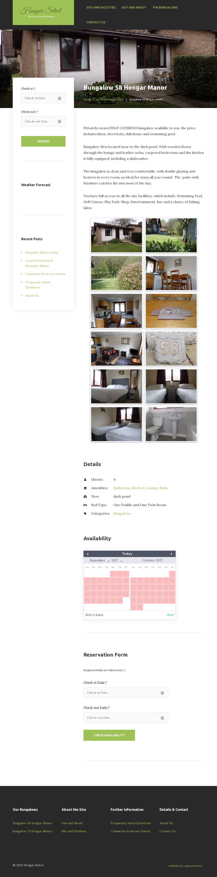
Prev (97, 554)
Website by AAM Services (185, 866)
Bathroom (121, 488)
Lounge (152, 488)
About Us (32, 295)
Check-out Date (96, 708)
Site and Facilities (101, 7)
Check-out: (29, 112)
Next (162, 554)
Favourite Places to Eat (41, 252)
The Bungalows (165, 7)
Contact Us (95, 22)
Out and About (134, 7)
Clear (170, 615)
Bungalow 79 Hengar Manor (32, 831)
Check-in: (28, 88)
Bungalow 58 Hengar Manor (32, 823)
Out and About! (72, 823)
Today (127, 554)
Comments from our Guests (45, 274)
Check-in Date (95, 683)
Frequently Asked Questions (131, 823)
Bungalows (122, 513)
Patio (164, 488)
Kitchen (138, 488)
